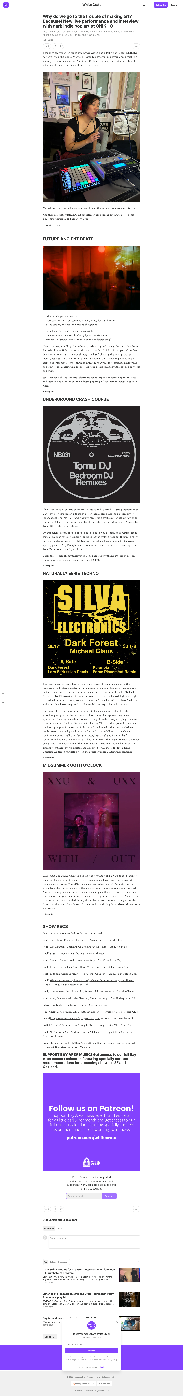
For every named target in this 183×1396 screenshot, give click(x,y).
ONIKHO (131, 53)
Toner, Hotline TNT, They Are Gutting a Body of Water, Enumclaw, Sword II (94, 1043)
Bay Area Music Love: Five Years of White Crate (72, 1318)
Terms (97, 1377)
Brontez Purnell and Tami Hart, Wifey (71, 967)
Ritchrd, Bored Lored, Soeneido (67, 960)
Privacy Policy (111, 1359)
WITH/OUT (74, 884)
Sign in (174, 4)
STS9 (53, 954)
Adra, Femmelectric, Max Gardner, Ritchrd (74, 998)
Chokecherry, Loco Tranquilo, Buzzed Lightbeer (77, 991)
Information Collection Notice (90, 1359)
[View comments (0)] (54, 46)
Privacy (90, 1377)
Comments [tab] (49, 1228)
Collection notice (109, 1377)
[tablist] (54, 1228)
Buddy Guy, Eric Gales (63, 1005)
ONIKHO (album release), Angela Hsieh (73, 1025)
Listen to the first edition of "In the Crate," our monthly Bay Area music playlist (78, 1295)
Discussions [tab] (63, 1262)
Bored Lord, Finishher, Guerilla (68, 940)
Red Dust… (57, 359)
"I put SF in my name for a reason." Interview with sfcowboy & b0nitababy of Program (79, 1271)
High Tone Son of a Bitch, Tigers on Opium (75, 1019)
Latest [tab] (53, 1262)
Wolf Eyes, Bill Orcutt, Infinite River (81, 1012)
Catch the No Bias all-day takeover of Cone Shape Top (73, 556)
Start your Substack (84, 1383)
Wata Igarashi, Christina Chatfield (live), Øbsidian (78, 947)
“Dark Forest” (106, 700)
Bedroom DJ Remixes (123, 522)
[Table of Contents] (3, 698)
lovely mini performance (110, 57)
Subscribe (161, 4)
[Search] (144, 5)
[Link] (39, 239)
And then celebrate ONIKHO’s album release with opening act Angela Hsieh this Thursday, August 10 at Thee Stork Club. (88, 217)
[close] (117, 1322)
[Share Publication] (150, 5)
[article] (91, 1278)
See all (48, 1336)
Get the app (104, 1383)
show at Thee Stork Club (81, 61)
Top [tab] (45, 1262)
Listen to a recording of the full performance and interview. (103, 208)
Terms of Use (104, 1357)
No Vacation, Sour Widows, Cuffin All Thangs (76, 1032)
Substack (78, 1390)
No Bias (68, 518)
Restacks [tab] (60, 1228)
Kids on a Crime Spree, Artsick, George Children (77, 974)
